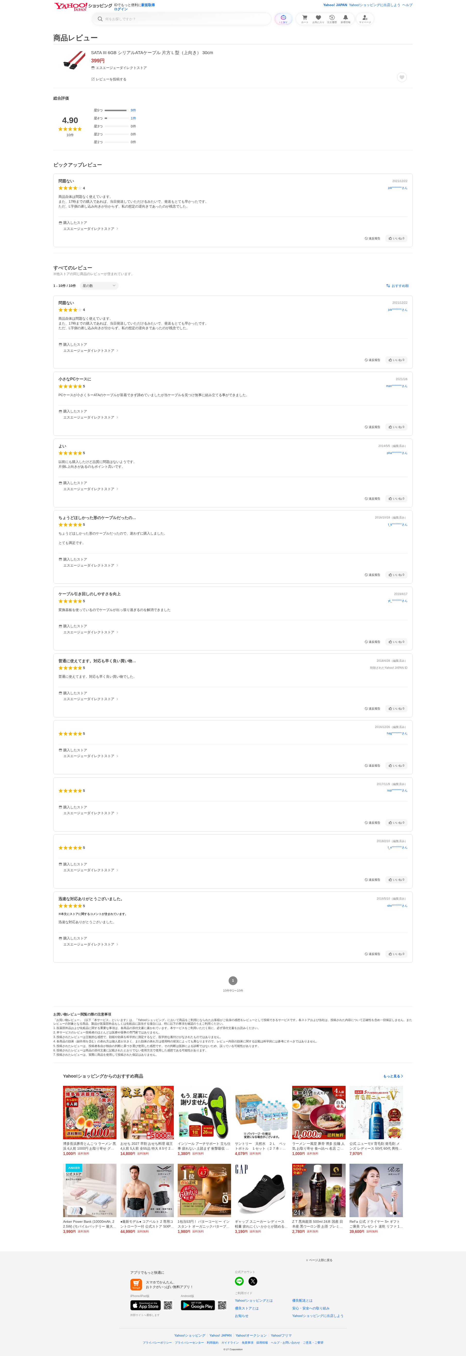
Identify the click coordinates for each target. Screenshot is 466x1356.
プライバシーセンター (189, 1342)
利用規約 (212, 1342)
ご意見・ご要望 (313, 1342)
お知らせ (242, 1316)
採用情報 (262, 1342)
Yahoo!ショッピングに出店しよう (374, 5)
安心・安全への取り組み (311, 1308)
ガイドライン (230, 1342)
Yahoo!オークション (251, 1335)
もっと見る (391, 1076)
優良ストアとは (247, 1308)
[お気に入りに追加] (402, 77)
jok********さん (398, 188)
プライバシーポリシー (157, 1342)
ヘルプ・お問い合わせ (285, 1342)
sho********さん (397, 905)
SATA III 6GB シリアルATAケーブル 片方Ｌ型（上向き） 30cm (152, 52)
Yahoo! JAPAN (335, 5)
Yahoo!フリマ (281, 1335)
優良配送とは (302, 1300)
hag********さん (397, 733)
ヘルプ (407, 5)
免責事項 (247, 1342)
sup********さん (397, 790)
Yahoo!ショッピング (189, 1335)
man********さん (397, 386)
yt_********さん (398, 601)
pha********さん (397, 453)
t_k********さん (398, 524)
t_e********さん (398, 847)
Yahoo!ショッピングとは (254, 1300)
